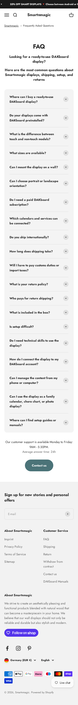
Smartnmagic (11, 25)
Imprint (8, 539)
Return (47, 554)
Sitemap (9, 561)
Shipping (49, 546)
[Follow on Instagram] (18, 648)
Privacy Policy (13, 546)
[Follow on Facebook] (7, 648)
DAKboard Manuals (55, 581)
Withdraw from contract (53, 564)
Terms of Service (15, 554)
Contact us (50, 574)
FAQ (46, 539)
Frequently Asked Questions (38, 25)
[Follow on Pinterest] (29, 648)
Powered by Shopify (42, 692)
